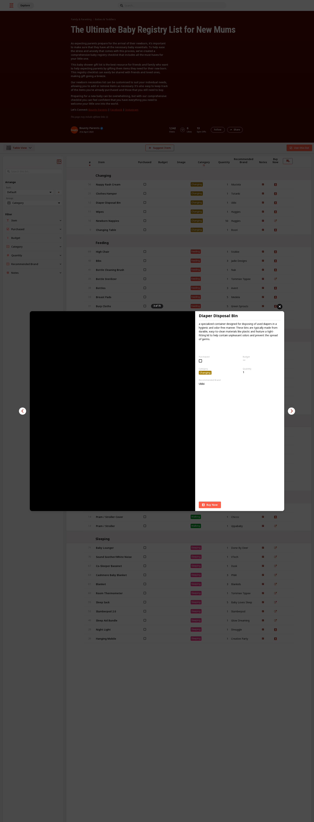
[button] (22, 411)
